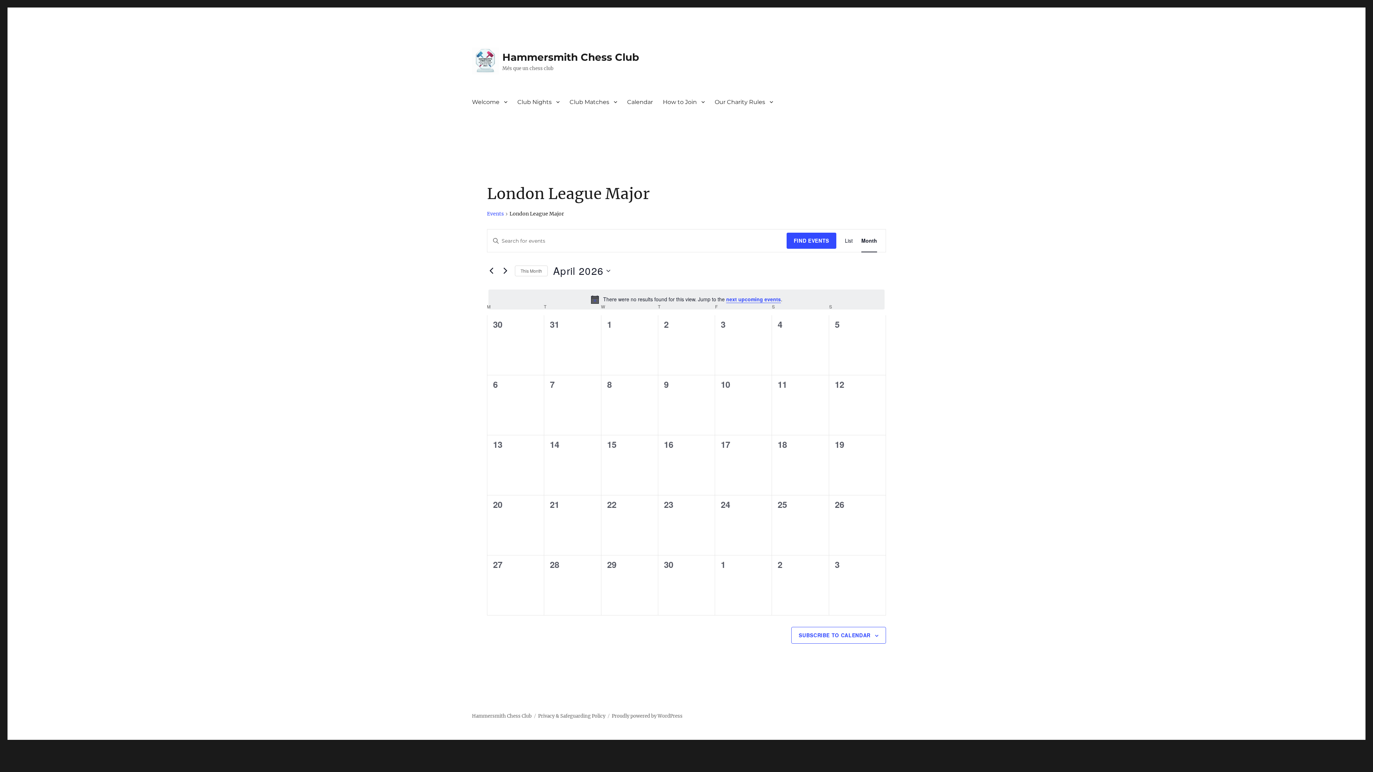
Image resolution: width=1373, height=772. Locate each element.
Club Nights (534, 102)
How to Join (680, 102)
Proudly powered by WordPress (647, 716)
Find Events (811, 240)
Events (495, 214)
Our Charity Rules (740, 102)
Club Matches (589, 102)
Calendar (640, 102)
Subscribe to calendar (835, 635)
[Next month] (505, 271)
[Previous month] (491, 271)
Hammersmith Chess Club (570, 57)
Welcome (486, 102)
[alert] (686, 300)
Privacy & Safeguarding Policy (571, 716)
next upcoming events (753, 299)
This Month (531, 271)
